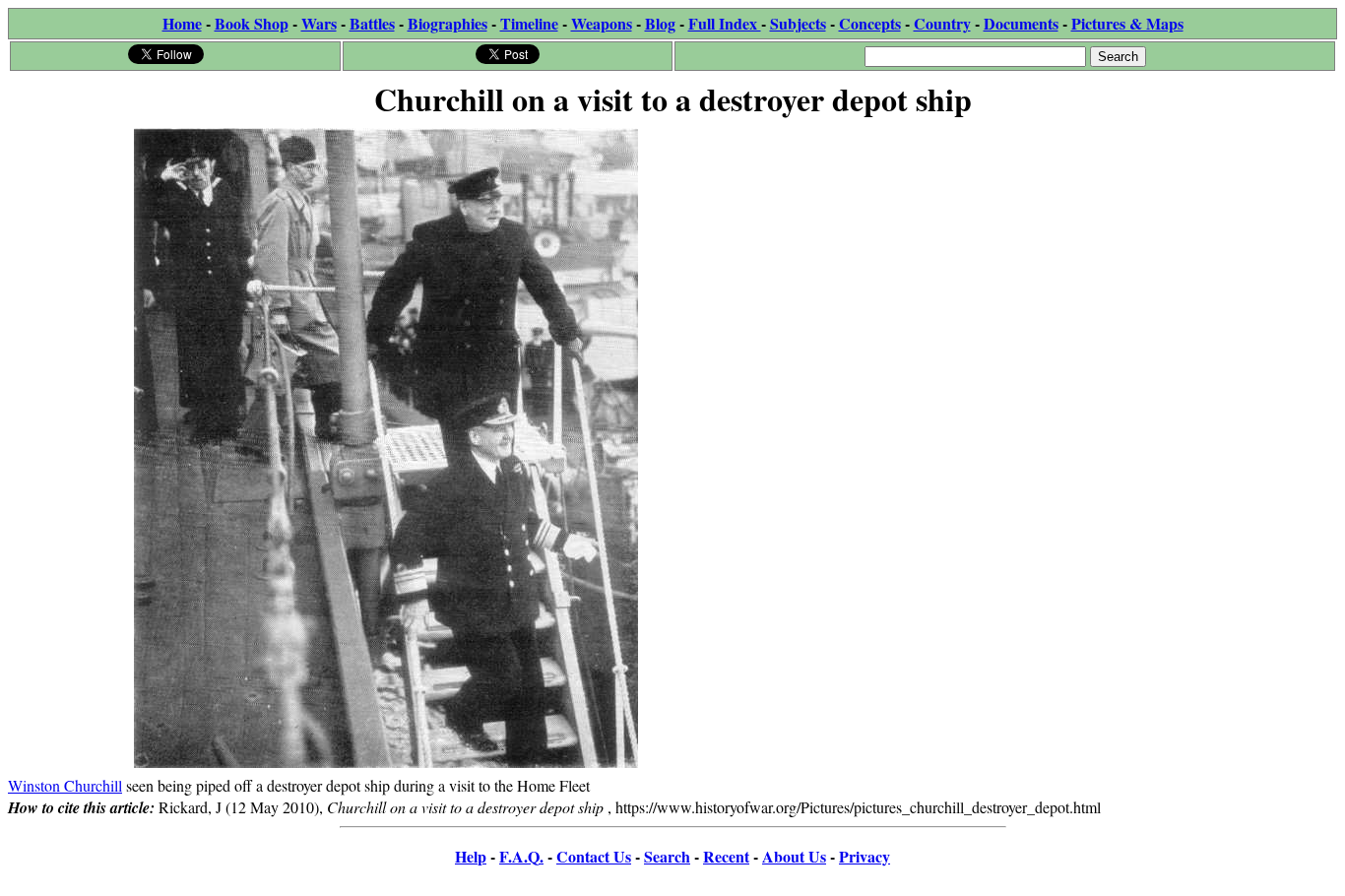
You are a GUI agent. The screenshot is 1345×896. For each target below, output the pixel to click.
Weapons (601, 23)
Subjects (798, 23)
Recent (726, 856)
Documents (1021, 23)
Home (182, 23)
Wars (319, 23)
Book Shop (251, 23)
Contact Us (593, 856)
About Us (794, 856)
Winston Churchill (65, 785)
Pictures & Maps (1127, 23)
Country (942, 23)
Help (470, 856)
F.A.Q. (521, 856)
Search (667, 856)
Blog (660, 23)
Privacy (864, 856)
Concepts (870, 23)
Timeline (529, 23)
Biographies (447, 23)
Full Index (724, 23)
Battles (372, 23)
